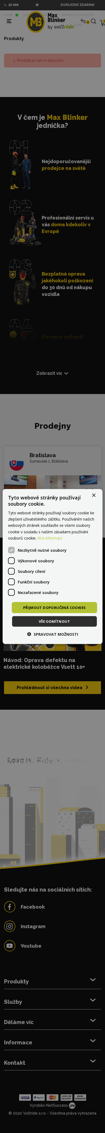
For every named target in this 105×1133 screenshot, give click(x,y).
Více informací (49, 537)
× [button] (94, 495)
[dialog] (53, 566)
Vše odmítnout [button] (54, 621)
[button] (52, 634)
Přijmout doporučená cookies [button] (54, 607)
